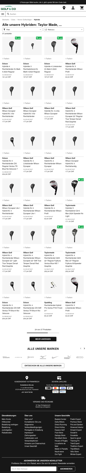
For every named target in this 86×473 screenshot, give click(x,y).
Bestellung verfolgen (10, 424)
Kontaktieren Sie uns (27, 385)
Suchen (13, 14)
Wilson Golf (70, 63)
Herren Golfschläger (24, 19)
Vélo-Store (74, 451)
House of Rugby (61, 440)
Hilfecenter (6, 421)
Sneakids (74, 435)
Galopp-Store (60, 435)
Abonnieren (66, 468)
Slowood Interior (76, 427)
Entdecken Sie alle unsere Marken (43, 365)
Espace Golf (59, 430)
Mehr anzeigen (43, 339)
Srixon (5, 63)
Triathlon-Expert (76, 446)
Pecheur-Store (76, 421)
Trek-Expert (74, 443)
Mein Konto (6, 419)
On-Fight (58, 454)
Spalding (48, 302)
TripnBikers (74, 448)
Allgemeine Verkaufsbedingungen (33, 425)
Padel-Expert (75, 419)
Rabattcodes (7, 432)
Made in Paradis (61, 448)
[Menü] (2, 14)
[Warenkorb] (82, 8)
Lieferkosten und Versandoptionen (31, 439)
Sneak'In (73, 432)
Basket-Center (60, 419)
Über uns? (29, 419)
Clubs (13, 19)
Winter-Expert (75, 454)
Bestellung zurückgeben (43, 407)
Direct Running (61, 424)
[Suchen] (8, 14)
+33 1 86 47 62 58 (26, 392)
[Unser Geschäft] (64, 8)
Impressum (29, 432)
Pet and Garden (76, 424)
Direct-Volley (60, 427)
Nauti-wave (59, 451)
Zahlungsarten (30, 435)
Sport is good (75, 438)
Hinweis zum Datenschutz (35, 443)
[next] (84, 349)
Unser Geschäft (31, 446)
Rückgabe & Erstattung (34, 430)
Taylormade (70, 205)
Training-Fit (74, 440)
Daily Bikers (59, 421)
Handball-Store (61, 438)
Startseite (5, 19)
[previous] (80, 349)
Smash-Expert (76, 430)
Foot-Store (59, 432)
